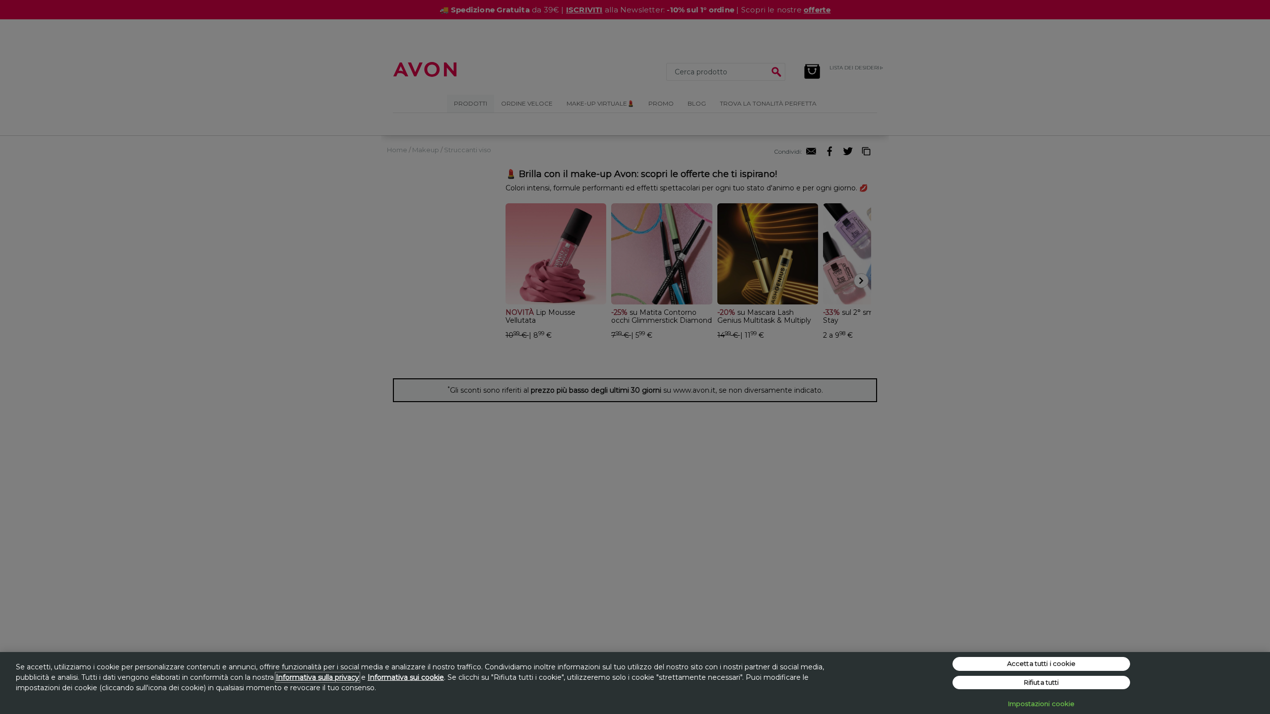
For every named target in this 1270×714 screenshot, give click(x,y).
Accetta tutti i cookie (1041, 663)
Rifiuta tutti (1041, 682)
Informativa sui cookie (406, 677)
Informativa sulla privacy (317, 677)
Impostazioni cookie (1041, 704)
